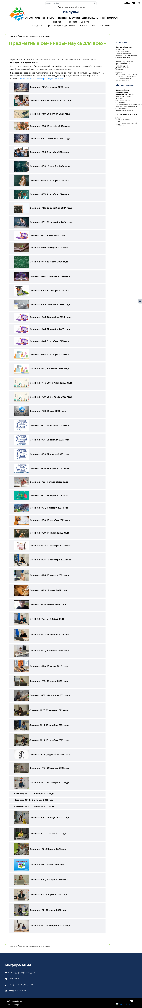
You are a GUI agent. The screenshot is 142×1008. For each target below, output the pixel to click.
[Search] (95, 3)
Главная (12, 36)
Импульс (71, 12)
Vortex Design (13, 1005)
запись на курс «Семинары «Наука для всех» (41, 78)
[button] (29, 17)
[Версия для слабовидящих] (138, 3)
